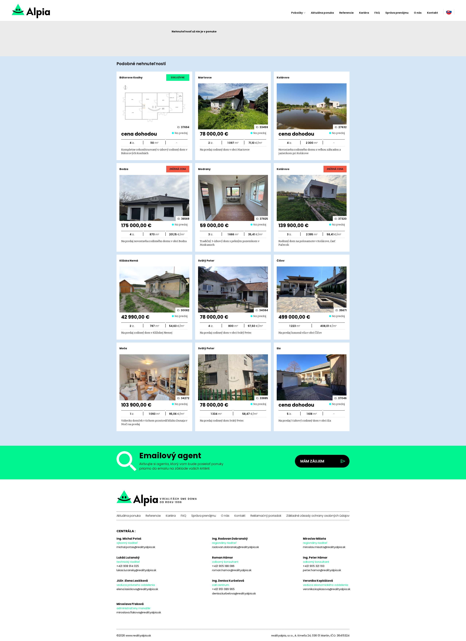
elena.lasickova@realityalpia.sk (137, 589)
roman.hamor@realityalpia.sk (231, 570)
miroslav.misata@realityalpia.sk (324, 547)
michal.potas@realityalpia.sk (135, 547)
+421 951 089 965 (223, 589)
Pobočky (297, 13)
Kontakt (432, 13)
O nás (418, 13)
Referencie (346, 13)
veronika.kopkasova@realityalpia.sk (326, 589)
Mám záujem (312, 461)
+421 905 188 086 (223, 566)
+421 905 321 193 (313, 566)
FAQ (377, 13)
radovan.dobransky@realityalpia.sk (235, 547)
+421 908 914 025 (127, 566)
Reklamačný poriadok (265, 516)
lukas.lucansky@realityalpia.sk (136, 570)
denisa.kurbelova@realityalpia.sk (234, 593)
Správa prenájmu (396, 13)
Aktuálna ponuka (322, 13)
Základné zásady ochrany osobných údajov (318, 516)
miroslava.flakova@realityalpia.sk (138, 612)
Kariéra (364, 13)
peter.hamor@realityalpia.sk (322, 570)
